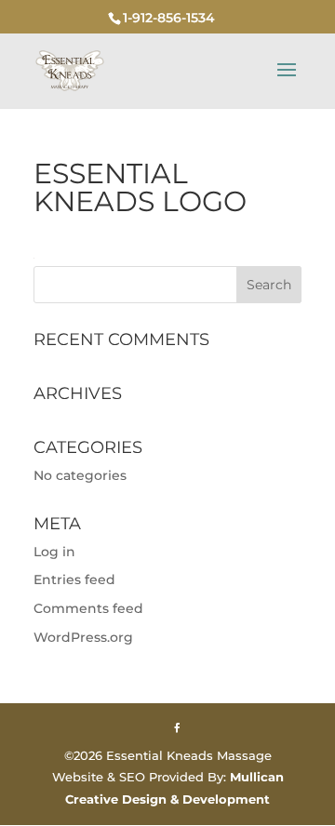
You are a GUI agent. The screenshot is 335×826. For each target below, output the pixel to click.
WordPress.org (83, 637)
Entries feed (74, 579)
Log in (54, 551)
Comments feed (88, 608)
